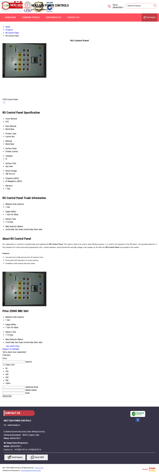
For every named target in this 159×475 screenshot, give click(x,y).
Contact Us (73, 17)
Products (9, 30)
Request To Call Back (10, 349)
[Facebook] (138, 421)
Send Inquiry (151, 17)
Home (7, 27)
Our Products (53, 17)
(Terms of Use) (39, 468)
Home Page (10, 17)
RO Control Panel (12, 33)
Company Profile (31, 17)
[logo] (28, 12)
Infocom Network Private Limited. (31, 470)
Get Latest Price (13, 346)
